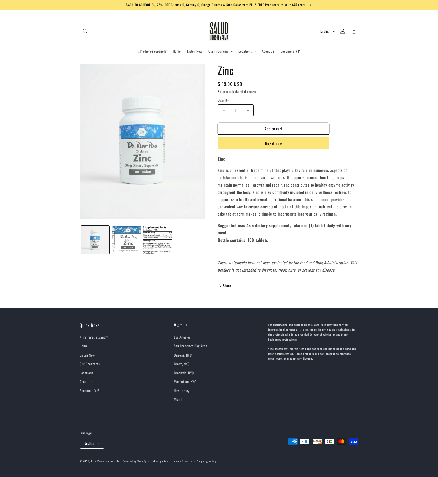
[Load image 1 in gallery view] (95, 240)
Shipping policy (206, 461)
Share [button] (227, 285)
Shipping (223, 91)
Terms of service (182, 461)
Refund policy (159, 461)
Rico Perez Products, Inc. (106, 461)
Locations (86, 372)
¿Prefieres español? (94, 337)
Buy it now (273, 143)
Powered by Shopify (134, 461)
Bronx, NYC (182, 363)
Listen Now (87, 355)
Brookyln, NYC (184, 372)
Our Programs (90, 363)
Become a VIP (89, 390)
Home (84, 346)
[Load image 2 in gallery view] (126, 240)
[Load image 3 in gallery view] (157, 240)
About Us (86, 381)
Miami (178, 399)
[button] (85, 31)
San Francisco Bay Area (190, 346)
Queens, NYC (183, 355)
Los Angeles (182, 337)
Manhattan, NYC (185, 381)
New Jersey (181, 390)
